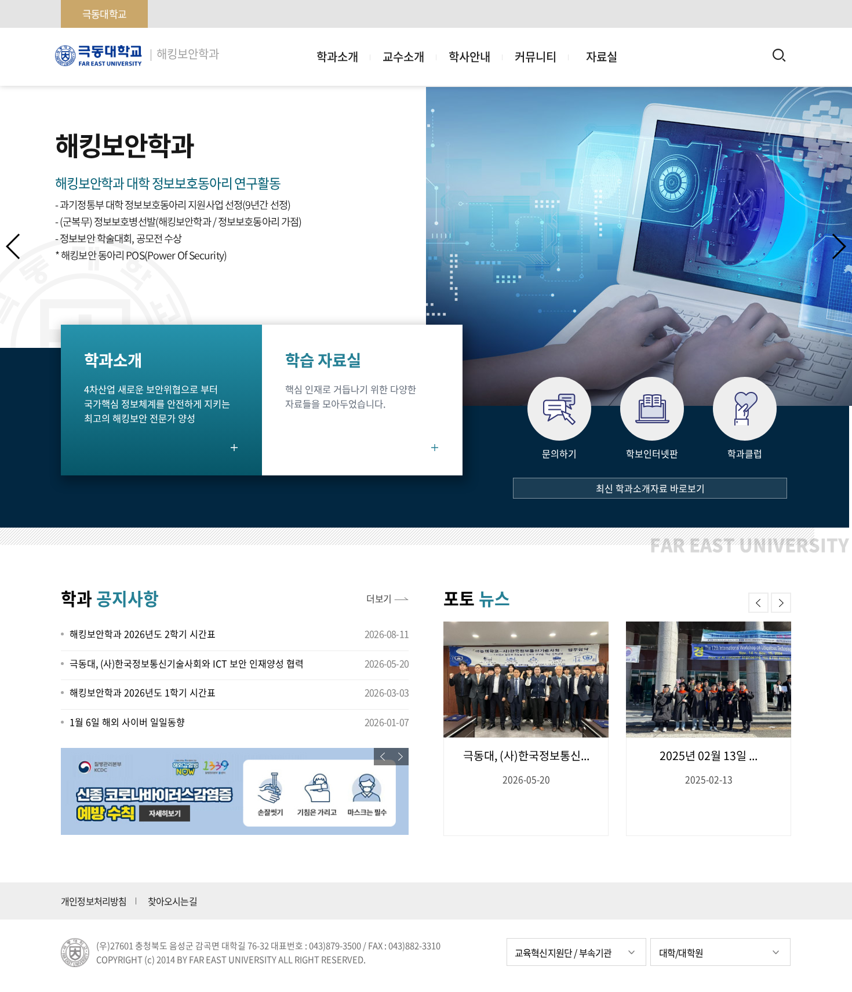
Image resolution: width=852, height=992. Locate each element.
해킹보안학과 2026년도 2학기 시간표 (143, 634)
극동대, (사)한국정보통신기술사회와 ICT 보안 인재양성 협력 (187, 663)
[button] (838, 246)
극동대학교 (104, 13)
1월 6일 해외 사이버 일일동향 (127, 722)
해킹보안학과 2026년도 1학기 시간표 (143, 692)
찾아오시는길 (172, 901)
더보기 (379, 598)
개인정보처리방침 (94, 901)
